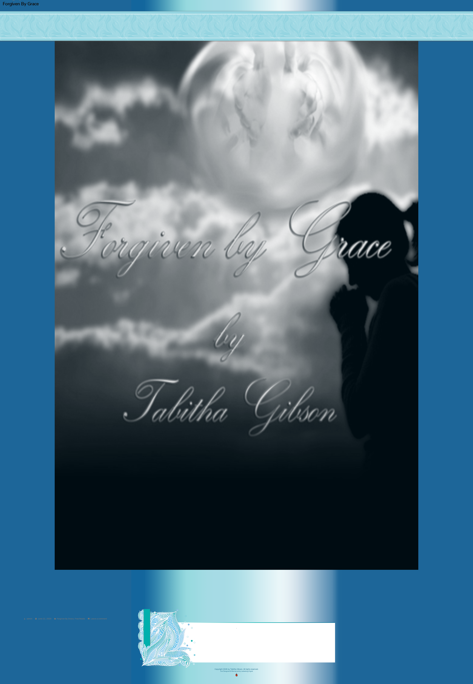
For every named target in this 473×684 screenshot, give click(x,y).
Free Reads (80, 619)
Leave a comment (99, 619)
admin (29, 619)
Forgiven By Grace (65, 619)
